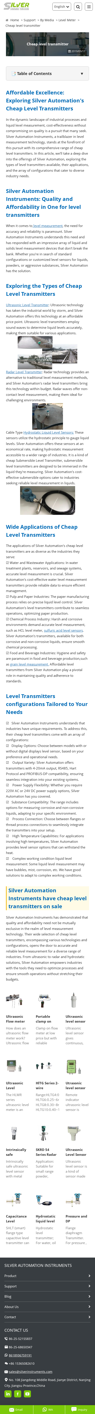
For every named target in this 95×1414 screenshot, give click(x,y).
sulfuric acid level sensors (63, 630)
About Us (11, 1306)
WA (50, 1410)
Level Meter (67, 20)
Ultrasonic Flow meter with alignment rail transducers (16, 1019)
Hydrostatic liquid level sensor (45, 1219)
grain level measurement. (29, 664)
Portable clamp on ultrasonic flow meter (45, 1019)
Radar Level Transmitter (24, 372)
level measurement (47, 225)
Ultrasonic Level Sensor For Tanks (76, 1152)
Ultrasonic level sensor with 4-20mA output (76, 1019)
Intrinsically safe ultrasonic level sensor (16, 1152)
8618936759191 (20, 1355)
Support (30, 20)
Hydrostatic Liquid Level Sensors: (48, 432)
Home (14, 20)
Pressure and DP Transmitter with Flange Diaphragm (76, 1219)
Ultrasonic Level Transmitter (27, 305)
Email (19, 1410)
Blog (7, 1296)
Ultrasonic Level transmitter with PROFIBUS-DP (17, 1086)
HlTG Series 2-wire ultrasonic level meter (47, 1086)
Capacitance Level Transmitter (16, 1219)
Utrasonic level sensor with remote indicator (76, 1086)
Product (10, 1276)
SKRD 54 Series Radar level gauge (46, 1152)
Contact (10, 1317)
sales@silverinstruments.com (30, 1372)
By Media (47, 20)
